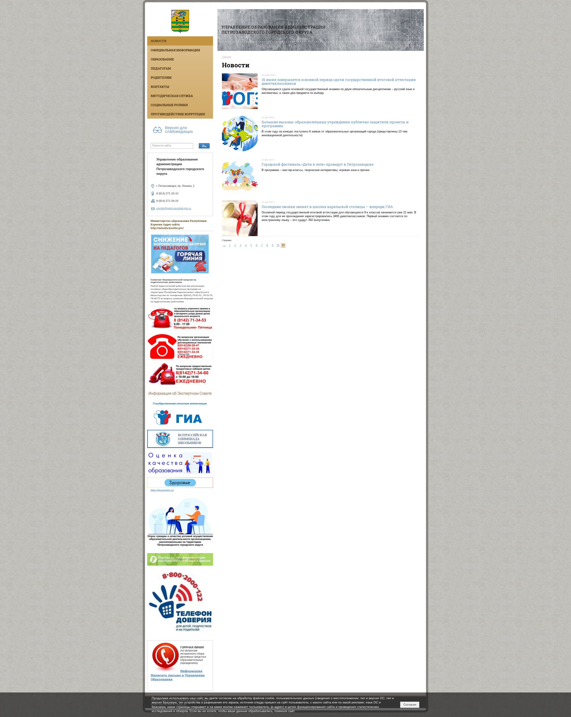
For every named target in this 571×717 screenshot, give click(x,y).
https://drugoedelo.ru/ (162, 490)
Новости (158, 41)
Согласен (409, 704)
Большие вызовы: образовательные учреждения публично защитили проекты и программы (335, 124)
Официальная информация (175, 50)
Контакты (160, 86)
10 (278, 245)
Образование (162, 59)
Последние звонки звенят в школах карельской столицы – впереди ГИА (327, 206)
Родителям (161, 77)
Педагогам (161, 68)
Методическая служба (172, 96)
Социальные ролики (169, 105)
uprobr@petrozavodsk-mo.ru (173, 208)
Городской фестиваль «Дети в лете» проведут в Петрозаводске (317, 164)
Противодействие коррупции (178, 114)
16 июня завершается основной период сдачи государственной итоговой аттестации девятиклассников (339, 81)
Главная (226, 57)
